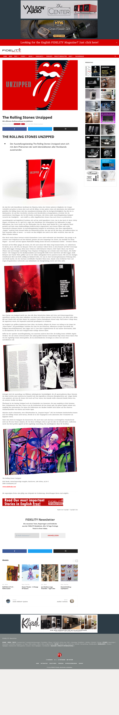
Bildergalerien (21, 645)
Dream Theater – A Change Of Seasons (30, 587)
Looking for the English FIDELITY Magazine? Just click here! (59, 42)
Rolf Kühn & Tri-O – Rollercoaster (8, 587)
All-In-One (63, 642)
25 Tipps (25, 644)
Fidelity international (65, 645)
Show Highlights (36, 645)
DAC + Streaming (72, 642)
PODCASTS (49, 56)
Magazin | (54, 645)
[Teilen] (14, 129)
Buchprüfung (17, 124)
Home (5, 56)
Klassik (62, 644)
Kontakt (81, 663)
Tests (15, 56)
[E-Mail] (65, 129)
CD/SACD (56, 642)
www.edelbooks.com (9, 487)
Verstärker (44, 642)
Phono (50, 642)
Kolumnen (19, 644)
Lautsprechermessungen (33, 642)
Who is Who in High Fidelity (45, 644)
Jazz (3, 584)
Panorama (5, 644)
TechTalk (12, 644)
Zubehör (93, 642)
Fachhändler (79, 56)
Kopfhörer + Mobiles (84, 642)
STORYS (105, 642)
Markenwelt (12, 645)
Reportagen (111, 642)
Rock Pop (27, 584)
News (10, 56)
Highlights (39, 56)
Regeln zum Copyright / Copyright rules (67, 509)
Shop (70, 56)
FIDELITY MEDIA (52, 663)
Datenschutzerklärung (71, 663)
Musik (30, 56)
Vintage (99, 642)
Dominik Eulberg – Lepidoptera (66, 587)
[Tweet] (40, 129)
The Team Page (44, 663)
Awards (28, 645)
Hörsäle (77, 644)
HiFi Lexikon (32, 644)
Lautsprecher (21, 642)
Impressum (60, 663)
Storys (23, 56)
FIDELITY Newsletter (60, 56)
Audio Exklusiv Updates (20, 600)
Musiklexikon (93, 644)
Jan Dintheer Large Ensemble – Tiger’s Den (48, 587)
